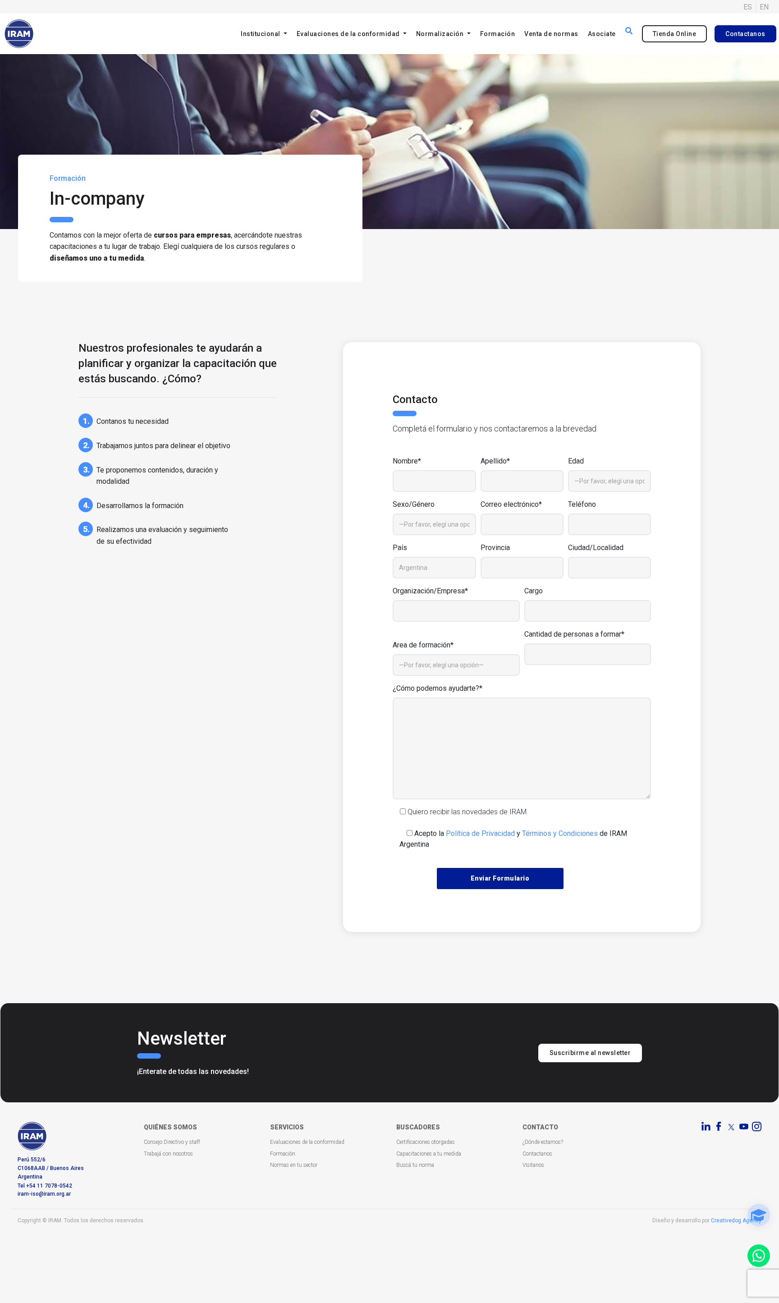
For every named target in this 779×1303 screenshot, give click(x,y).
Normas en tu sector (293, 1165)
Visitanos (533, 1165)
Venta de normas (551, 33)
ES (747, 7)
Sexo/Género (414, 504)
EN (764, 7)
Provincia (495, 547)
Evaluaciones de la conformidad (307, 1142)
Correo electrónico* (511, 504)
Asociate (602, 33)
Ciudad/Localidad (595, 547)
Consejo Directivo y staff (172, 1142)
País (400, 547)
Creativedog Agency (736, 1220)
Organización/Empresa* (430, 591)
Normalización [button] (440, 33)
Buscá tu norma (415, 1165)
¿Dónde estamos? (542, 1142)
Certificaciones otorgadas (425, 1142)
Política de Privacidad (480, 833)
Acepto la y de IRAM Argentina (513, 839)
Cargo (533, 591)
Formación (497, 33)
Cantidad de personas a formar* (574, 634)
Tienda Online (675, 33)
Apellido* (495, 461)
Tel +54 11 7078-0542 (45, 1186)
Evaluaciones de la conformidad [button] (349, 33)
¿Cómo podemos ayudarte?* (437, 688)
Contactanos (745, 33)
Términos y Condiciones (560, 833)
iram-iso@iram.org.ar (44, 1194)
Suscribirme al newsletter (590, 1052)
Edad (576, 461)
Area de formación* (423, 645)
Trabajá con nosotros (168, 1154)
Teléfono (582, 504)
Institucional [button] (261, 33)
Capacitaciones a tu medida (428, 1154)
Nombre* (407, 461)
